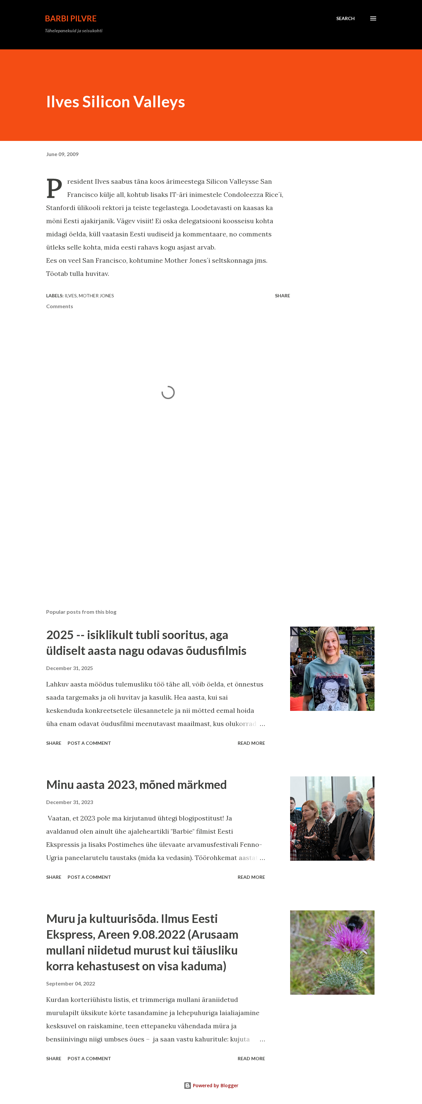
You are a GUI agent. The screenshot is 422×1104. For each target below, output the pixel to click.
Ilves (71, 295)
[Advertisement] (157, 526)
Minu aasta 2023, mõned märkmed (136, 784)
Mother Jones (96, 295)
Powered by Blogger (215, 1085)
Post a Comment (89, 743)
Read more (251, 743)
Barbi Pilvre (71, 18)
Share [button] (282, 295)
